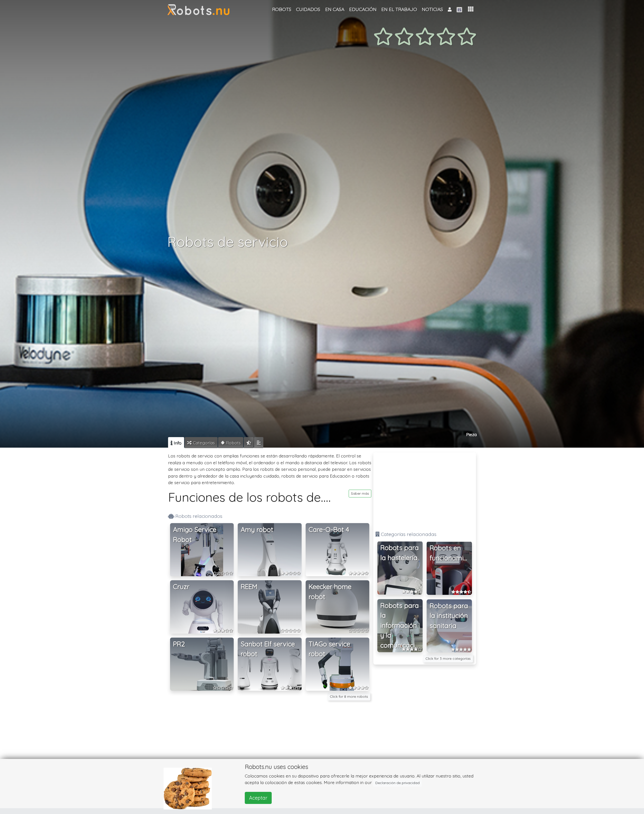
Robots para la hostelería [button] (399, 553)
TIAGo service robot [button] (329, 649)
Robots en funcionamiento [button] (451, 553)
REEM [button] (249, 587)
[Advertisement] (424, 489)
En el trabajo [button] (399, 9)
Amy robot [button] (257, 529)
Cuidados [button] (308, 9)
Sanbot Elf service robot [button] (268, 649)
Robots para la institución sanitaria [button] (449, 616)
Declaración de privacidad (397, 783)
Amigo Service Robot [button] (194, 534)
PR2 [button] (179, 644)
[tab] (176, 442)
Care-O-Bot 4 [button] (329, 529)
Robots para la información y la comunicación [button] (401, 625)
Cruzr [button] (181, 587)
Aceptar (258, 798)
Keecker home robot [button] (330, 592)
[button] (471, 9)
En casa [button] (334, 9)
